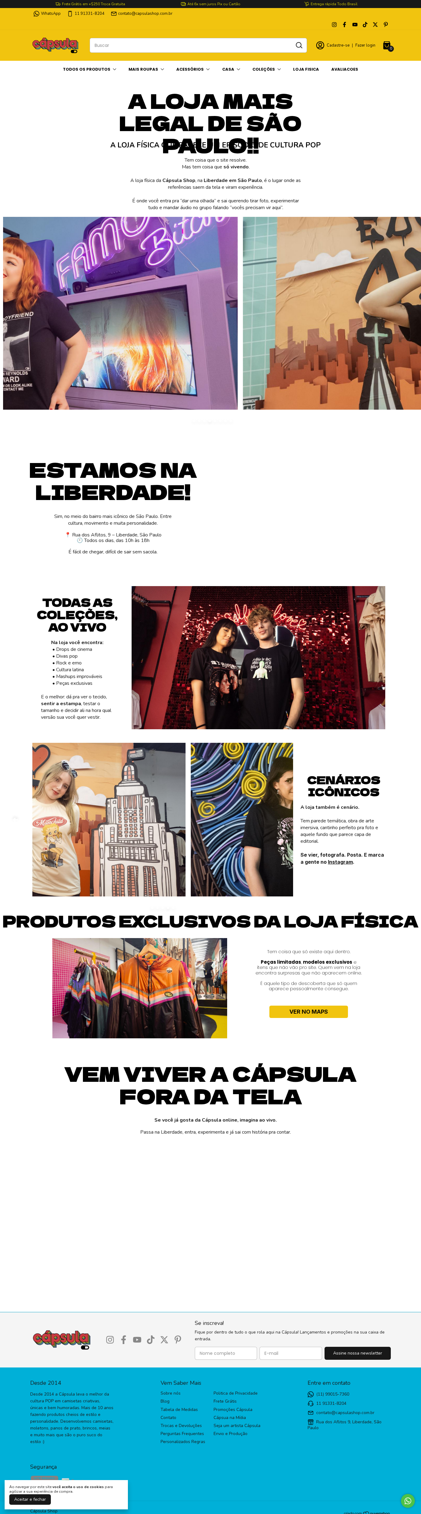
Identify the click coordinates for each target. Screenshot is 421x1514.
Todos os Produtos (86, 69)
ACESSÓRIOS (190, 69)
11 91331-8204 (89, 13)
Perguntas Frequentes (182, 1433)
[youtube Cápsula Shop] (355, 24)
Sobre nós (171, 1393)
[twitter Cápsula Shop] (375, 24)
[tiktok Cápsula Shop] (365, 24)
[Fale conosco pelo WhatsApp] (408, 1501)
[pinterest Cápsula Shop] (386, 24)
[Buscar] (298, 45)
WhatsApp (51, 13)
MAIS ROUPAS (143, 69)
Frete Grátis (225, 1401)
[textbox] (216, 184)
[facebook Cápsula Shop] (344, 24)
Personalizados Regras (183, 1441)
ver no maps (308, 1011)
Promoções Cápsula (233, 1409)
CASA (228, 69)
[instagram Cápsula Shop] (334, 24)
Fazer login (365, 45)
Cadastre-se (338, 45)
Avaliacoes (344, 69)
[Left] (15, 819)
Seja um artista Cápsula (237, 1425)
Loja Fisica (306, 69)
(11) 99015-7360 (332, 1394)
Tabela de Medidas (179, 1409)
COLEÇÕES (263, 69)
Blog (165, 1401)
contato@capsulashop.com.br (145, 13)
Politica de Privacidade (236, 1393)
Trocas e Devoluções (181, 1425)
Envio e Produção (230, 1433)
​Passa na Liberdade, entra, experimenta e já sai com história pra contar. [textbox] (215, 1126)
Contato (168, 1417)
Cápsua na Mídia (230, 1417)
